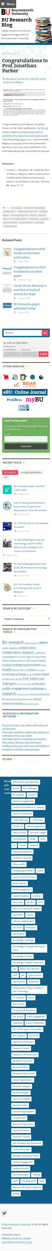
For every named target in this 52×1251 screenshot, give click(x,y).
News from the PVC (30, 969)
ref (45, 689)
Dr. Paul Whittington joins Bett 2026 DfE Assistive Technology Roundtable (30, 568)
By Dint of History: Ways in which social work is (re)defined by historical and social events (25, 132)
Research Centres (21, 1048)
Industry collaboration (23, 921)
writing (43, 79)
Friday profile (19, 864)
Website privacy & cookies (16, 1238)
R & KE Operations (35, 1023)
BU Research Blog (16, 22)
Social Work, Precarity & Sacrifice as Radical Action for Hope (30, 290)
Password (25, 350)
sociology (39, 222)
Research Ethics (20, 1067)
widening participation (31, 704)
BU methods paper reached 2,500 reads (29, 488)
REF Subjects (19, 1036)
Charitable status (10, 1234)
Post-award (18, 1004)
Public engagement (36, 1016)
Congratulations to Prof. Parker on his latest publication (30, 253)
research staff (19, 1118)
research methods (21, 1099)
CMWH (5, 648)
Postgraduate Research (24, 1010)
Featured (34, 845)
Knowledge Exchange (23, 940)
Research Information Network (20, 715)
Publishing (34, 79)
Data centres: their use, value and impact (21, 742)
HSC (25, 670)
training (18, 703)
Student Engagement (23, 1162)
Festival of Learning (22, 858)
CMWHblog (13, 648)
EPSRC (33, 839)
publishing (33, 219)
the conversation (21, 1175)
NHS (15, 975)
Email (6, 434)
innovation (40, 670)
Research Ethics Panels (24, 1073)
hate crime (18, 902)
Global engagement (22, 889)
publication (39, 683)
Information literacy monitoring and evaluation (24, 739)
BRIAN (16, 788)
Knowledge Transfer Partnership (28, 962)
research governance (23, 1080)
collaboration (9, 211)
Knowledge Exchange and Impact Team (29, 948)
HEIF (40, 902)
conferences (37, 820)
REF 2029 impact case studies (27, 1029)
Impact (30, 915)
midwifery (37, 674)
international (11, 79)
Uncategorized (10, 226)
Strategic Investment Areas (26, 1156)
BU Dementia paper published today (27, 306)
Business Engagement (23, 801)
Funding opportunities (23, 871)
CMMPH (43, 642)
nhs (3, 679)
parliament (34, 981)
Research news (10, 222)
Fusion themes (19, 883)
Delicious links (19, 832)
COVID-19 (18, 826)
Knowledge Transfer (22, 956)
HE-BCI (30, 902)
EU (28, 660)
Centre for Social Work (34, 208)
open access (23, 79)
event (34, 660)
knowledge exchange (14, 674)
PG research (18, 998)
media (29, 674)
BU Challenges (30, 788)
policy (31, 998)
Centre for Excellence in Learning (28, 807)
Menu (10, 4)
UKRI (9, 759)
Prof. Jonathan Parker (18, 219)
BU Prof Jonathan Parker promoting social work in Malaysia (27, 588)
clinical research (31, 643)
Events (41, 660)
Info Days (17, 927)
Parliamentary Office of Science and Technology (28, 990)
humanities (18, 915)
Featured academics (19, 215)
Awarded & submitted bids (26, 782)
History (33, 215)
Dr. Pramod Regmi (39, 657)
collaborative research (27, 211)
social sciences (26, 222)
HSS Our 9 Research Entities (26, 909)
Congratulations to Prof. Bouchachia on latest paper (30, 271)
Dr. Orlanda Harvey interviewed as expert (31, 525)
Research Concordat (22, 1061)
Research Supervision (23, 1124)
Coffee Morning (20, 820)
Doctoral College (24, 657)
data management (35, 826)
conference (39, 653)
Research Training (21, 1137)
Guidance (37, 896)
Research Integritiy (22, 1086)
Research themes (21, 1130)
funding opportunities (25, 665)
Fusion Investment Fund (24, 877)
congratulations (9, 656)
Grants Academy (21, 896)
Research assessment (23, 1042)
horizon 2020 (18, 670)
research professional (39, 694)
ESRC (24, 661)
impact (32, 669)
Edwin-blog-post (12, 660)
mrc (14, 969)
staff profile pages (21, 1149)
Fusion (43, 665)
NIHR (7, 679)
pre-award (18, 1016)
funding (6, 664)
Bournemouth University (18, 14)
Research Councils (22, 694)
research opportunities (23, 1111)
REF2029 (33, 1036)
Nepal (45, 674)
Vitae (41, 1181)
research (44, 219)
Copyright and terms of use (16, 1242)
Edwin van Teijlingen (14, 82)
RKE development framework (15, 699)
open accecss (35, 975)
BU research (17, 208)
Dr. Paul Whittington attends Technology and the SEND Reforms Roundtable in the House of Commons (29, 545)
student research (21, 1168)
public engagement (16, 688)
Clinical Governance (22, 814)
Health (7, 670)
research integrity (21, 1092)
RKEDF (31, 699)
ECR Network (19, 839)
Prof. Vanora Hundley (23, 684)
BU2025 (32, 795)
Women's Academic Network (27, 1187)
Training (36, 1175)
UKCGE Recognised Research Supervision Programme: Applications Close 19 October (30, 506)
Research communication (25, 1054)
